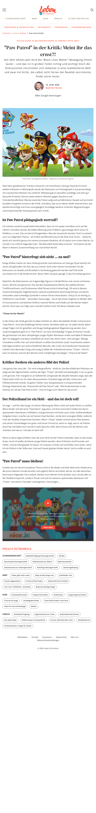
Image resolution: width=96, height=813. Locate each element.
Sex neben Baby (10, 620)
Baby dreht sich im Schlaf (58, 581)
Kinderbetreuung (81, 27)
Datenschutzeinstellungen (48, 640)
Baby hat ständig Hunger (45, 587)
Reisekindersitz (84, 620)
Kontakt (35, 637)
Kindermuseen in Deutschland (33, 620)
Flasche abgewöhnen (12, 581)
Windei (61, 556)
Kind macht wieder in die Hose (56, 600)
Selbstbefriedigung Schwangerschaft (40, 556)
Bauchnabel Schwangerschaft (15, 561)
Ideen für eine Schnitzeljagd (15, 606)
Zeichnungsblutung (70, 567)
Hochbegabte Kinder (31, 600)
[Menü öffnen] (4, 10)
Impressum (47, 637)
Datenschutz (61, 637)
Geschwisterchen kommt (69, 614)
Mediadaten (23, 637)
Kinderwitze (58, 595)
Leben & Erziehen (48, 10)
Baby (34, 18)
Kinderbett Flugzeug (21, 614)
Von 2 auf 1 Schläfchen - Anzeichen (17, 587)
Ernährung (61, 27)
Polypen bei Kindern (40, 595)
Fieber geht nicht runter (21, 575)
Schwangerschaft (16, 18)
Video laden (48, 527)
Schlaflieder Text (65, 575)
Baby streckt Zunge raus (44, 575)
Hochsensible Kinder (19, 595)
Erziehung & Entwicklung (19, 27)
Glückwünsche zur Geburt (42, 561)
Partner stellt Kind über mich (61, 620)
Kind (45, 18)
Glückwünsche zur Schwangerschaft (18, 567)
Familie (58, 18)
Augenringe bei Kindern (77, 595)
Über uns (74, 637)
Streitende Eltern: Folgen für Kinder (18, 626)
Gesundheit (44, 27)
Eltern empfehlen (78, 18)
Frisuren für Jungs (11, 600)
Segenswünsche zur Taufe (44, 614)
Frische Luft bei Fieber (34, 581)
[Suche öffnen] (92, 10)
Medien (34, 606)
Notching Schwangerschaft (47, 567)
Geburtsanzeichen (65, 561)
